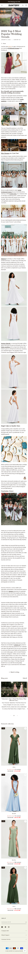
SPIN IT (14, 494)
